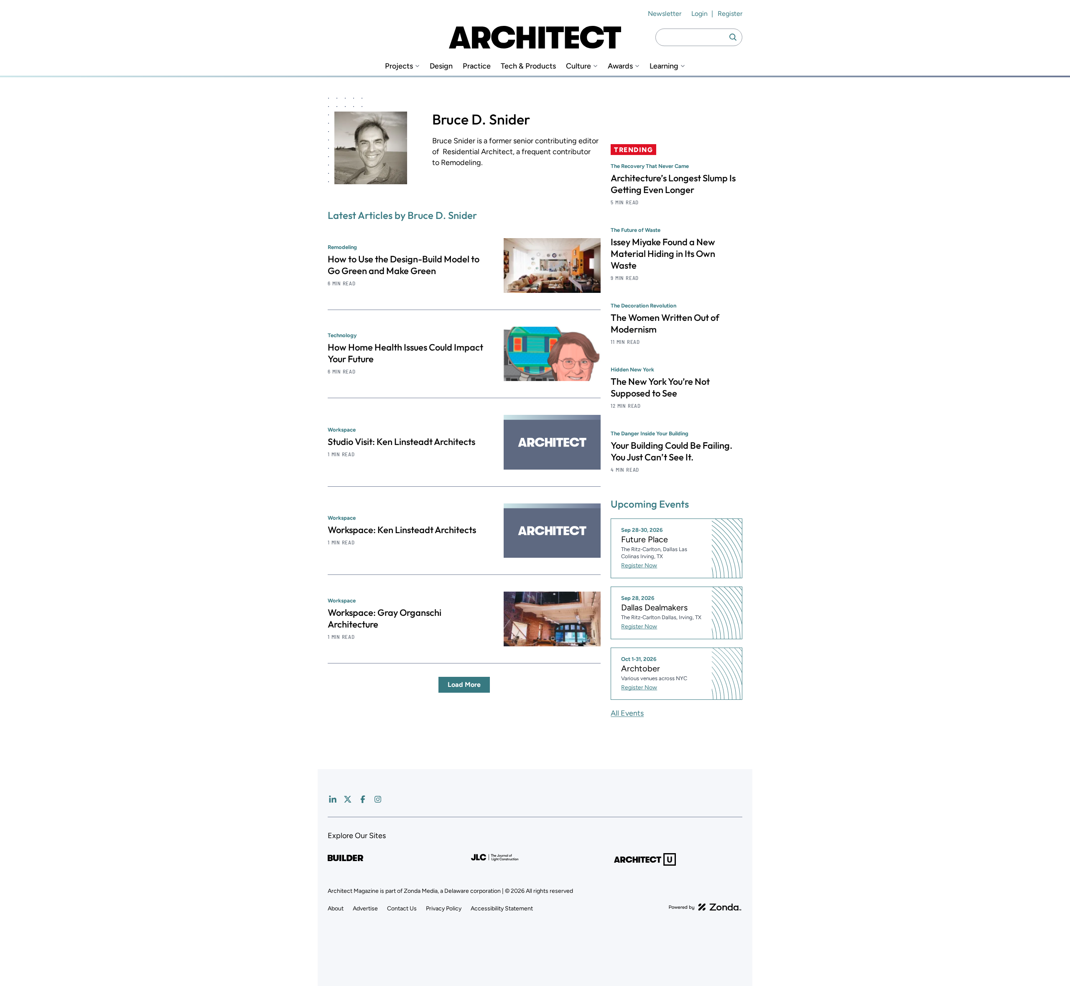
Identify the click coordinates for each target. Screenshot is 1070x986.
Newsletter (664, 14)
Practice (477, 66)
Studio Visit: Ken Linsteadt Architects (401, 441)
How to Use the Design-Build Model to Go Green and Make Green (403, 265)
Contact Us (402, 908)
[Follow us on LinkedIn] (333, 799)
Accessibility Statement (502, 908)
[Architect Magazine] (535, 37)
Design (441, 66)
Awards (620, 66)
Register (730, 14)
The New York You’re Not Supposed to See (660, 387)
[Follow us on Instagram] (378, 799)
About (336, 908)
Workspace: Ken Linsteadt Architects (402, 530)
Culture (578, 66)
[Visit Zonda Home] (705, 907)
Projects (399, 66)
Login (699, 14)
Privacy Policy (443, 908)
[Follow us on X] (348, 799)
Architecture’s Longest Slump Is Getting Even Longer (673, 184)
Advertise (365, 908)
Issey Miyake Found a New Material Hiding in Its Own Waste (663, 253)
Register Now (639, 565)
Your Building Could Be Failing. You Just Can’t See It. (671, 451)
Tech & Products (528, 66)
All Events (627, 713)
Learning (664, 66)
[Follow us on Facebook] (363, 799)
